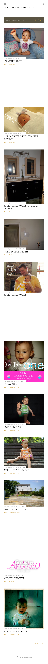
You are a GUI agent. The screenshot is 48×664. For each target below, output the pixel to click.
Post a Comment (14, 64)
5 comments (13, 212)
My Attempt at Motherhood (19, 8)
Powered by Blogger (25, 657)
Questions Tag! (12, 427)
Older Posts (39, 643)
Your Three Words (15, 294)
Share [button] (5, 64)
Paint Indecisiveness (16, 251)
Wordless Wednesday (16, 470)
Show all (38, 20)
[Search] (43, 3)
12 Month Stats (13, 61)
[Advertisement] (24, 86)
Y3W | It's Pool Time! (15, 509)
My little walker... (15, 578)
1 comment (12, 298)
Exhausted (10, 383)
